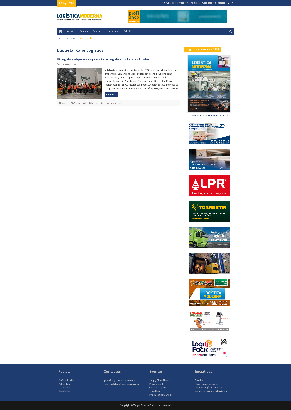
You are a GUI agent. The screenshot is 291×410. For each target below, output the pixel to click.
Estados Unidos (81, 103)
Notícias (71, 31)
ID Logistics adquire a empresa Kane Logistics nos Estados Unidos (103, 59)
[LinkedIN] (228, 3)
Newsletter (169, 3)
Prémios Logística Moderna (209, 387)
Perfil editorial (66, 380)
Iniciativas (113, 31)
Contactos (220, 3)
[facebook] (232, 3)
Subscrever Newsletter (216, 115)
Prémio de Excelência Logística (211, 391)
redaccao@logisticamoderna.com (121, 383)
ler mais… (111, 94)
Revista (180, 3)
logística (119, 103)
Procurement (156, 383)
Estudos (128, 31)
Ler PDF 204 (197, 115)
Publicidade (207, 3)
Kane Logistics (107, 103)
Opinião (84, 31)
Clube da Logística (158, 387)
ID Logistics (94, 103)
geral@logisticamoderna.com (119, 380)
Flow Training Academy (207, 383)
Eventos (96, 31)
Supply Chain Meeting (160, 380)
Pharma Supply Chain (160, 394)
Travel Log (154, 391)
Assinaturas (193, 3)
